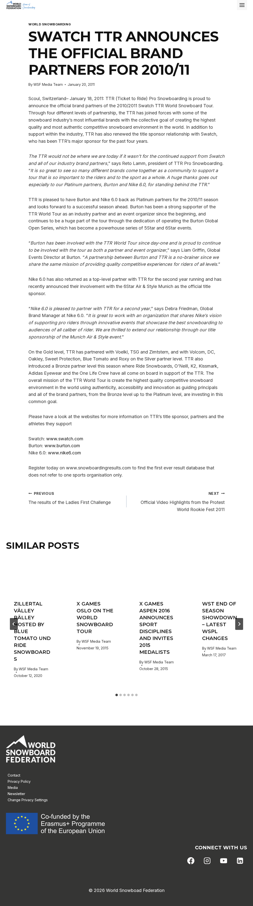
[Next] (239, 624)
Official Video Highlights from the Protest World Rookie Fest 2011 (183, 501)
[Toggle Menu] (242, 5)
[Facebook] (191, 861)
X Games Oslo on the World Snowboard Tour (95, 617)
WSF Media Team (48, 84)
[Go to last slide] (14, 624)
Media (13, 787)
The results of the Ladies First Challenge (69, 498)
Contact (14, 775)
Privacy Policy (19, 781)
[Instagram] (207, 861)
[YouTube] (223, 861)
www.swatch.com (64, 438)
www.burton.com (62, 445)
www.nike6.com (64, 452)
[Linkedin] (240, 861)
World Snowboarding (49, 24)
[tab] (116, 695)
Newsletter (16, 794)
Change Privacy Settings (28, 800)
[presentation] (32, 575)
